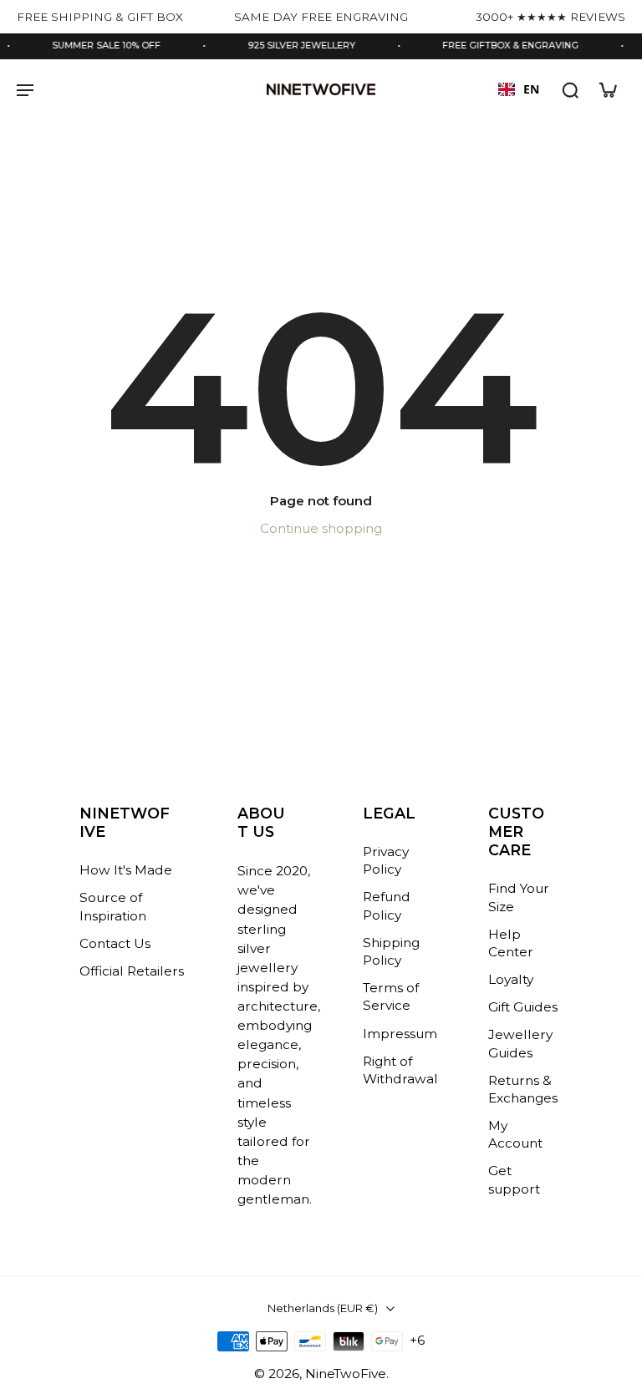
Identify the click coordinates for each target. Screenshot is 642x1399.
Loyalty (510, 979)
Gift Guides (523, 1007)
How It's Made (125, 870)
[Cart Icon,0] (606, 89)
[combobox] (519, 89)
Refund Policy (386, 905)
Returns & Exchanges (523, 1089)
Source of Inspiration (112, 906)
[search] (570, 89)
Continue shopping (321, 528)
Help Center (510, 943)
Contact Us (114, 943)
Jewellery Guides (520, 1043)
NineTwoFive (345, 1373)
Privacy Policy (386, 860)
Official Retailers (131, 971)
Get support (514, 1179)
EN (531, 89)
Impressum (400, 1033)
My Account (515, 1134)
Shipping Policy (391, 951)
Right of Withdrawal (400, 1070)
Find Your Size (518, 897)
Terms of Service (391, 996)
